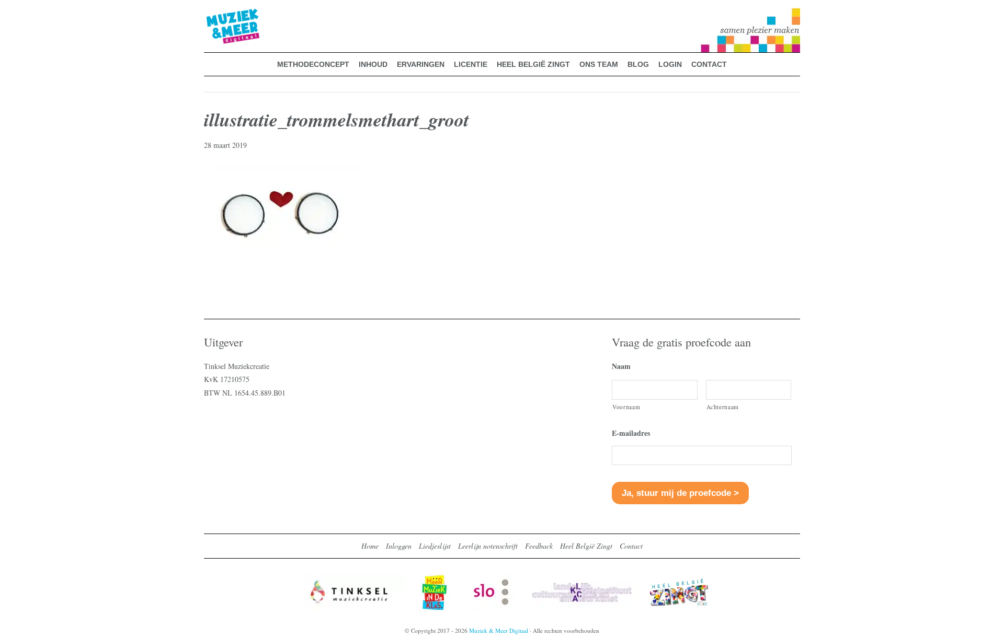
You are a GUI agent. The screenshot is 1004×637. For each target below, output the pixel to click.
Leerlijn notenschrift (488, 546)
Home (370, 546)
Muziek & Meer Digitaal (216, 14)
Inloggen (399, 546)
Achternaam (722, 407)
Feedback (539, 546)
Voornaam (626, 407)
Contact (631, 546)
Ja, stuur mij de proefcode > (680, 493)
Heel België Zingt (586, 546)
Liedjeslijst (435, 546)
